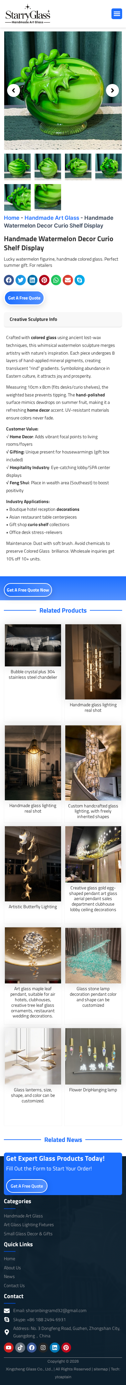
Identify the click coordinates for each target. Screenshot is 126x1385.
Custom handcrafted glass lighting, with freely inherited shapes (93, 811)
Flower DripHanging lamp (93, 1089)
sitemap (101, 1369)
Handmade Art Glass (52, 218)
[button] (116, 13)
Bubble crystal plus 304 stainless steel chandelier (33, 674)
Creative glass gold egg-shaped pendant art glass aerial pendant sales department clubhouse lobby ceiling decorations (93, 898)
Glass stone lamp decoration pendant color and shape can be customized (93, 996)
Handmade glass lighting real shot (93, 707)
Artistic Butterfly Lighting (33, 906)
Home (11, 218)
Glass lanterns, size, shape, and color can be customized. (33, 1095)
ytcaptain (63, 1377)
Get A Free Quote (24, 297)
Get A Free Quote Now (28, 589)
